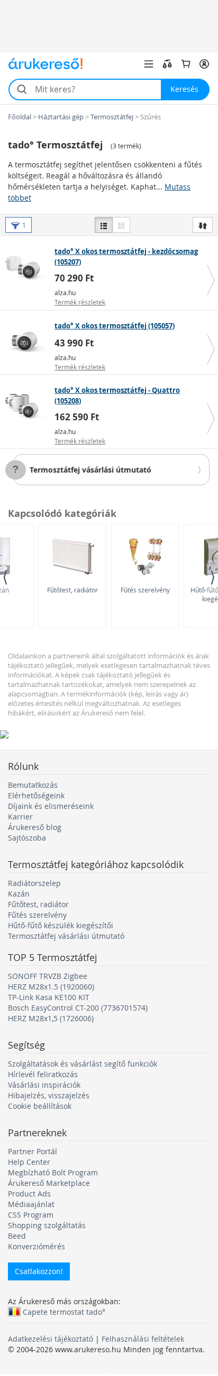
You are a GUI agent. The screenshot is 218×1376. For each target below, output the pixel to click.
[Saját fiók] (204, 63)
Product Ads (29, 1194)
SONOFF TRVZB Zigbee (47, 976)
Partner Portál (32, 1151)
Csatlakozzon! (39, 1271)
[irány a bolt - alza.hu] (28, 268)
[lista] (104, 225)
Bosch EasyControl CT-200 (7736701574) (78, 1008)
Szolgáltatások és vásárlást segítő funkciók (82, 1064)
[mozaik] (121, 225)
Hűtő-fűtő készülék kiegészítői (60, 925)
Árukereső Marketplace (49, 1183)
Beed (17, 1236)
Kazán (19, 894)
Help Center (29, 1162)
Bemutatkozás (33, 785)
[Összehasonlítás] (167, 63)
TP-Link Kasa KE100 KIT (48, 997)
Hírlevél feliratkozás (43, 1074)
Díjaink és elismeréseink (51, 806)
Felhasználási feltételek (143, 1339)
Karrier (20, 817)
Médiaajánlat (31, 1204)
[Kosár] (186, 63)
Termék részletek (79, 302)
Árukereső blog (34, 827)
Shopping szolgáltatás (47, 1225)
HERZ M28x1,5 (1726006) (51, 1018)
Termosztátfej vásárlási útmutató (90, 470)
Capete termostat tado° (64, 1311)
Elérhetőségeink (36, 795)
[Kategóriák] (149, 63)
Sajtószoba (27, 838)
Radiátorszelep (34, 883)
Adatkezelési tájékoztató (50, 1339)
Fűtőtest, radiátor (72, 590)
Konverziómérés (36, 1246)
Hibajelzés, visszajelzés (48, 1095)
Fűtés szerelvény (145, 590)
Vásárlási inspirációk (44, 1085)
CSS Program (30, 1215)
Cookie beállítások (39, 1106)
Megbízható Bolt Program (53, 1172)
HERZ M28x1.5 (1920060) (51, 987)
